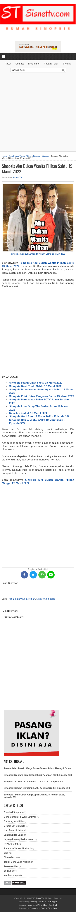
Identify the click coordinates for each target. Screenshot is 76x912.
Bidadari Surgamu (13, 812)
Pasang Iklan (51, 63)
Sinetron (36, 156)
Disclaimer (33, 63)
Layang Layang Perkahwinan (19, 839)
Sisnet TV (17, 177)
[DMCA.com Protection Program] (15, 884)
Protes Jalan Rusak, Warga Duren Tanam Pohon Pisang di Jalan (37, 768)
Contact (19, 63)
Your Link (32, 905)
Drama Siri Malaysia (14, 826)
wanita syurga (11, 875)
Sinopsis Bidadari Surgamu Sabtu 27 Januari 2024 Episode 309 (37, 788)
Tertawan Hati (11, 866)
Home (4, 156)
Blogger (33, 908)
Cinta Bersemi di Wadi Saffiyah (20, 817)
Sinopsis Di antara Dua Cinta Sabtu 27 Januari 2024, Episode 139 (38, 775)
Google (44, 908)
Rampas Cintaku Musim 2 (17, 848)
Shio (6, 853)
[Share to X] (33, 574)
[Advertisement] (38, 113)
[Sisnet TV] (38, 20)
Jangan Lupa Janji (13, 835)
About (8, 63)
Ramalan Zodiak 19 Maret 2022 (28, 413)
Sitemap (66, 63)
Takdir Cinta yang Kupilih (17, 862)
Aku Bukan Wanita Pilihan (20, 156)
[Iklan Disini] (38, 51)
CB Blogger (52, 902)
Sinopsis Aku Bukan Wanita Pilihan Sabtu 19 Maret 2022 (37, 168)
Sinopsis (45, 156)
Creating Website (37, 902)
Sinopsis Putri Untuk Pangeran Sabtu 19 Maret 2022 (41, 396)
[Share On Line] (51, 574)
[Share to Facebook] (24, 574)
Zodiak (7, 871)
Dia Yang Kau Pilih (13, 821)
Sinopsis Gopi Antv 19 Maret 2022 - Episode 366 (39, 416)
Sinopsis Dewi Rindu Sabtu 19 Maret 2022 (35, 386)
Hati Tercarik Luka (13, 830)
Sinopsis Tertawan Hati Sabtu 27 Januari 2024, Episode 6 (33, 781)
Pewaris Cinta (11, 844)
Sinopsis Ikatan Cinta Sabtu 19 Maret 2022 (35, 382)
